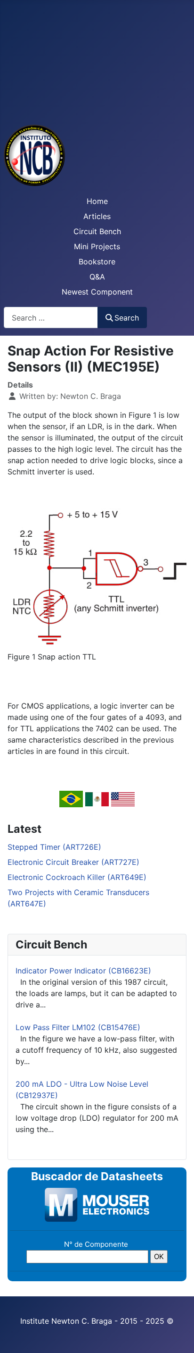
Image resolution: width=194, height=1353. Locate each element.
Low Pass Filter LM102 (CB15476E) (78, 1027)
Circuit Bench (97, 231)
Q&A (97, 276)
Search (126, 317)
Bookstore (97, 261)
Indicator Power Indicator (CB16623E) (83, 970)
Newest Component (97, 291)
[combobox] (51, 317)
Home (97, 201)
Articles (97, 216)
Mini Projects (97, 246)
